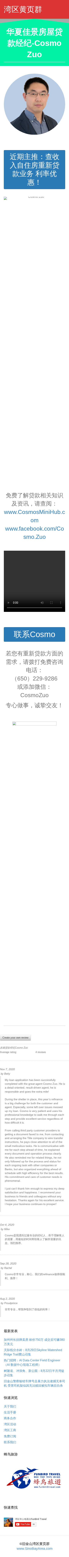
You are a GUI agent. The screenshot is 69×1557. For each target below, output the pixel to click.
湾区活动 (10, 1424)
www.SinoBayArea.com (35, 1548)
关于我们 (10, 1406)
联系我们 (10, 1442)
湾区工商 (10, 1430)
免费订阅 (10, 1436)
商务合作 (10, 1418)
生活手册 (10, 1412)
